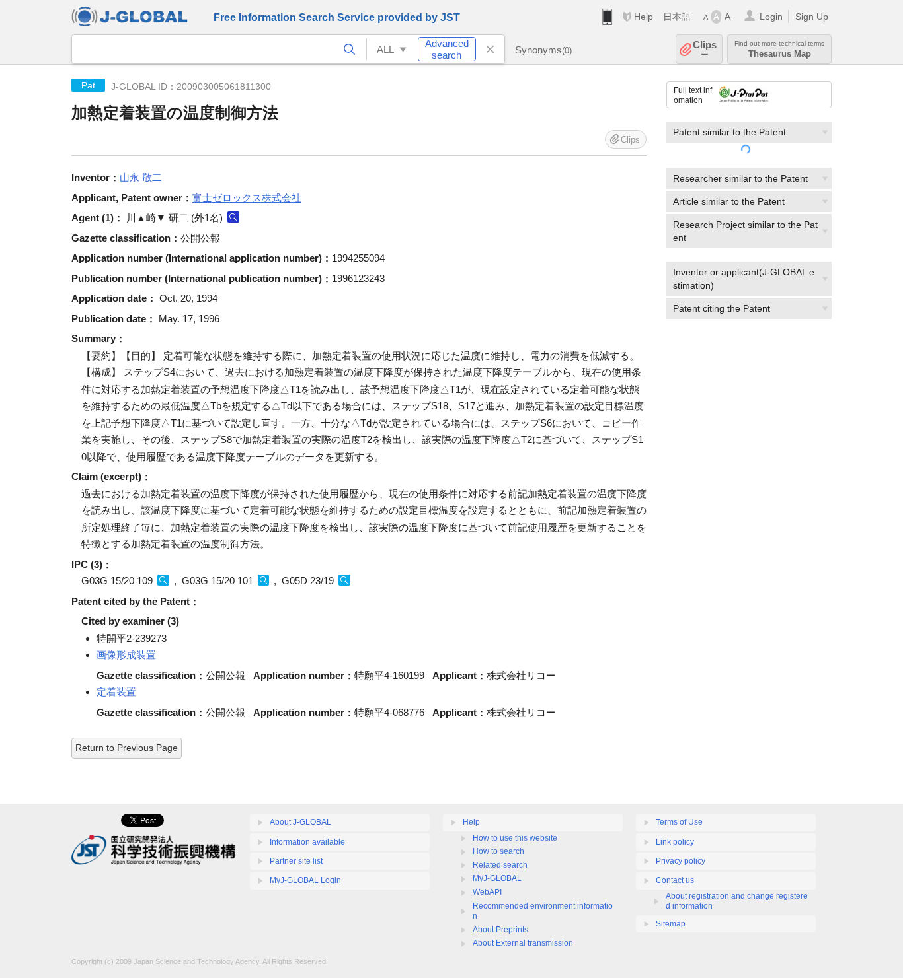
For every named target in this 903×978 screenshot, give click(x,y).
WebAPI (487, 892)
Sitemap (671, 923)
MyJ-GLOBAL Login (305, 880)
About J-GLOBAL (300, 822)
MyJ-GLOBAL (497, 878)
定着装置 (116, 691)
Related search (500, 865)
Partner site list (296, 861)
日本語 (677, 16)
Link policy (675, 842)
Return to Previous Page (126, 747)
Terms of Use (679, 822)
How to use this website (515, 838)
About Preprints (500, 929)
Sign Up (811, 16)
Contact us (675, 880)
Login (771, 16)
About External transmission (523, 943)
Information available (307, 842)
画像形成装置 (126, 654)
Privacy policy (680, 861)
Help (643, 16)
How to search (498, 851)
